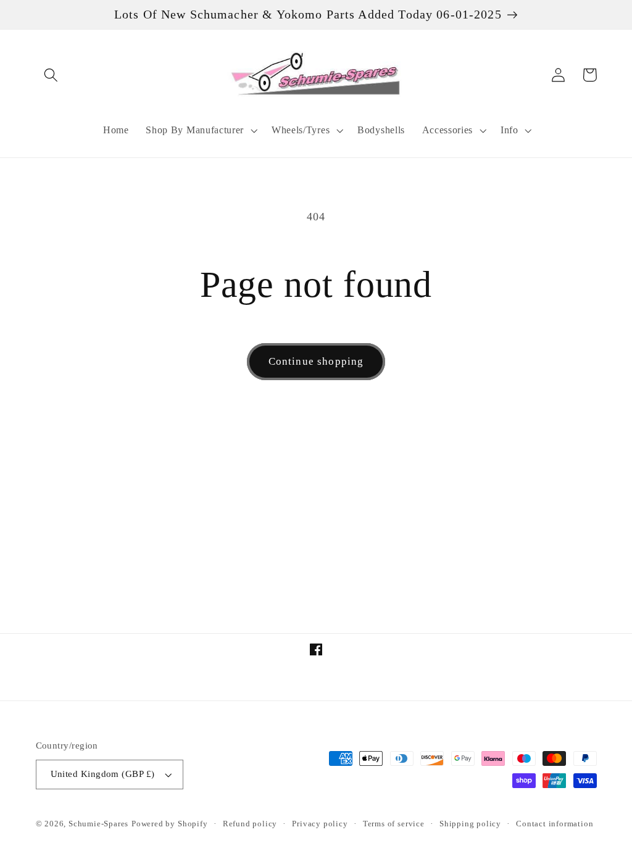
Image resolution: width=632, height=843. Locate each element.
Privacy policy (319, 824)
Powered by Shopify (169, 824)
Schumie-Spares (98, 824)
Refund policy (250, 824)
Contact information (554, 824)
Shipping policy (470, 824)
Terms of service (394, 824)
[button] (51, 75)
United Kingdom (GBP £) (103, 774)
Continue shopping (316, 361)
